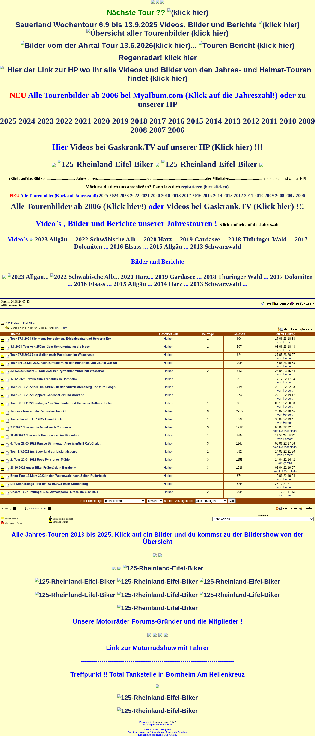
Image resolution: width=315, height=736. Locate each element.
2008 (140, 130)
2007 (158, 130)
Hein (55, 328)
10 (41, 508)
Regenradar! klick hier (158, 57)
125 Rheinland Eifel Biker (20, 323)
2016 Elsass (126, 246)
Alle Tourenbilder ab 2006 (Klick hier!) (78, 206)
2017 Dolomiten (291, 276)
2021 (84, 121)
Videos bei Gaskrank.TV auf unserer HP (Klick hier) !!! (166, 147)
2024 (28, 121)
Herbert (168, 338)
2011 (271, 121)
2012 (252, 121)
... (194, 45)
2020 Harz (158, 239)
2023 (46, 121)
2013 (233, 121)
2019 (121, 121)
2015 (196, 121)
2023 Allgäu (52, 239)
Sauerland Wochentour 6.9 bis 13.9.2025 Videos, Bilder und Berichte (137, 25)
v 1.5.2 (172, 722)
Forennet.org (160, 722)
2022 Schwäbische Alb (106, 239)
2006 (176, 130)
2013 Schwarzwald (215, 246)
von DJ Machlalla (285, 431)
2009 (306, 121)
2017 (158, 121)
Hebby (63, 328)
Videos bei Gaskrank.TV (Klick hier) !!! (235, 206)
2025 (9, 121)
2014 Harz (169, 283)
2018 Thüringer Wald (258, 239)
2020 (102, 121)
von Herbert (285, 342)
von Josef (284, 495)
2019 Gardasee (201, 239)
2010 (289, 121)
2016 (177, 121)
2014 (214, 121)
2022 (65, 121)
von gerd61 (285, 463)
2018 (140, 121)
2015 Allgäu (167, 246)
